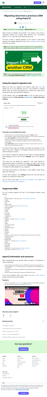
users (40, 87)
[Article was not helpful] (11, 315)
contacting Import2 (35, 41)
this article (39, 48)
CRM (28, 33)
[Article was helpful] (3, 315)
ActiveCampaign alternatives (29, 198)
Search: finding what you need (10, 331)
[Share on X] (25, 27)
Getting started (13, 11)
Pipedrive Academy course (33, 75)
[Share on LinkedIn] (23, 27)
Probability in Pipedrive (8, 325)
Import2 (9, 36)
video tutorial (19, 283)
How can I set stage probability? (10, 334)
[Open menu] (44, 3)
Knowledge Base (5, 11)
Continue (23, 393)
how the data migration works (28, 179)
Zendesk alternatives (25, 248)
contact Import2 (40, 275)
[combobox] (29, 7)
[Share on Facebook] (20, 27)
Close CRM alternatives (22, 205)
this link (29, 284)
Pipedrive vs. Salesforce (21, 240)
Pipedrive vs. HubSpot (20, 219)
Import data (28, 97)
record (15, 266)
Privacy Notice (25, 389)
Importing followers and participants (11, 328)
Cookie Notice (18, 389)
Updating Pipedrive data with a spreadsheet (13, 337)
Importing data (20, 11)
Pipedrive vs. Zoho (19, 249)
